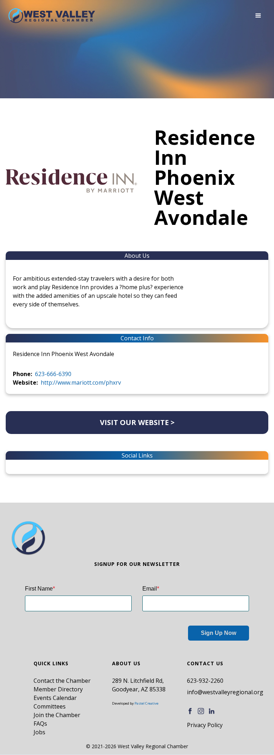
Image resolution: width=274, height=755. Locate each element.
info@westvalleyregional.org (225, 692)
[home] (51, 15)
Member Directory (58, 689)
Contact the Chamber (62, 681)
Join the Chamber (57, 715)
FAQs (40, 723)
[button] (258, 15)
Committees (50, 706)
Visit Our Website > (137, 422)
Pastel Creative (146, 703)
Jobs (39, 732)
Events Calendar (55, 698)
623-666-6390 (53, 374)
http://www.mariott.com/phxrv (81, 382)
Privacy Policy (205, 725)
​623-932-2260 (205, 681)
